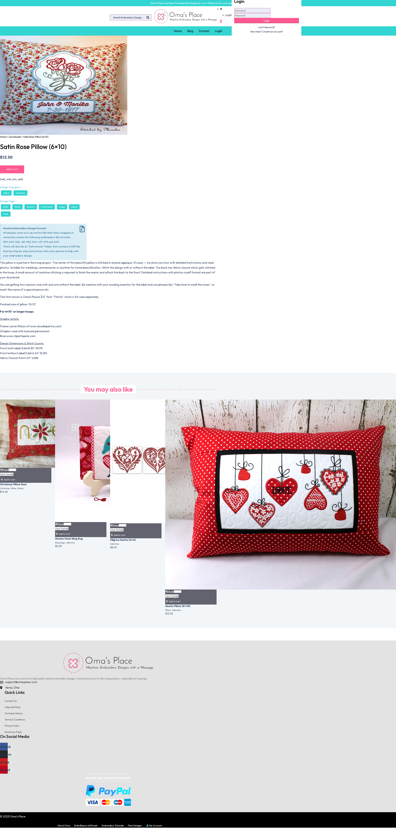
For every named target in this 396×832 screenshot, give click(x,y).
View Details (6, 474)
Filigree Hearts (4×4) (123, 539)
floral (17, 206)
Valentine (20, 193)
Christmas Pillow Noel (13, 484)
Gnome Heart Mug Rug (69, 538)
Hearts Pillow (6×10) (177, 606)
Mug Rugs (60, 542)
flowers (30, 206)
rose (5, 214)
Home (3, 136)
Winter (20, 488)
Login (228, 15)
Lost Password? (266, 27)
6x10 (5, 206)
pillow (74, 206)
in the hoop (46, 206)
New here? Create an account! (266, 31)
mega (62, 206)
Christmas (5, 488)
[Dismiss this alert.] (82, 229)
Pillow (6, 193)
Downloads (15, 136)
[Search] (147, 17)
